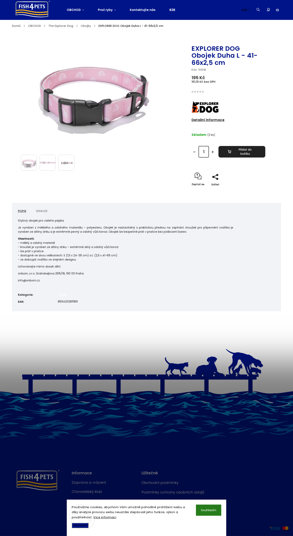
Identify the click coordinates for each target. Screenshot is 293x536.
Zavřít (252, 191)
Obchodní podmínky (160, 482)
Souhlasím (208, 510)
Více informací (104, 517)
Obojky (62, 295)
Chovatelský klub (87, 491)
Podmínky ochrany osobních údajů (173, 492)
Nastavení (80, 525)
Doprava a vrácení (89, 482)
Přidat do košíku (245, 152)
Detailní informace (208, 120)
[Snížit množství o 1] (194, 152)
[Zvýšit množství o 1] (212, 152)
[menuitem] (79, 10)
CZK (244, 10)
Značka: (208, 40)
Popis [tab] (22, 211)
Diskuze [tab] (41, 211)
